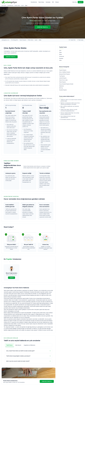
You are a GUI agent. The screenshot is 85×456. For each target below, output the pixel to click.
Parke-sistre (17, 5)
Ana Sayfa (4, 5)
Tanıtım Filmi (72, 40)
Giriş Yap (74, 2)
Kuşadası (61, 58)
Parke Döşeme (62, 82)
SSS (53, 2)
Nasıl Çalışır (41, 2)
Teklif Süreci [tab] (9, 345)
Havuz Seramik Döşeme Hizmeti (66, 84)
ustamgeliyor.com (5, 40)
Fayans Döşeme (62, 70)
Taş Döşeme (62, 76)
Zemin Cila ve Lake (63, 80)
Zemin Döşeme (23, 40)
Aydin (22, 5)
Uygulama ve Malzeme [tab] (29, 345)
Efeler (60, 54)
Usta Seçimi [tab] (18, 345)
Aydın (36, 40)
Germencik (61, 56)
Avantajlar (48, 2)
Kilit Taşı (61, 87)
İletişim (57, 2)
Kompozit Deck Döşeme (64, 74)
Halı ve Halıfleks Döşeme (64, 72)
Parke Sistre (30, 40)
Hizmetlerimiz (34, 2)
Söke (60, 60)
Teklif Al (11, 277)
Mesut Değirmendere (11, 273)
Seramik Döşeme (63, 89)
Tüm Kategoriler (14, 40)
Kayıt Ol (80, 2)
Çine (60, 50)
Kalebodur (61, 86)
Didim (60, 52)
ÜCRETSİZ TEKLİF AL (42, 27)
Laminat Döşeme (62, 78)
